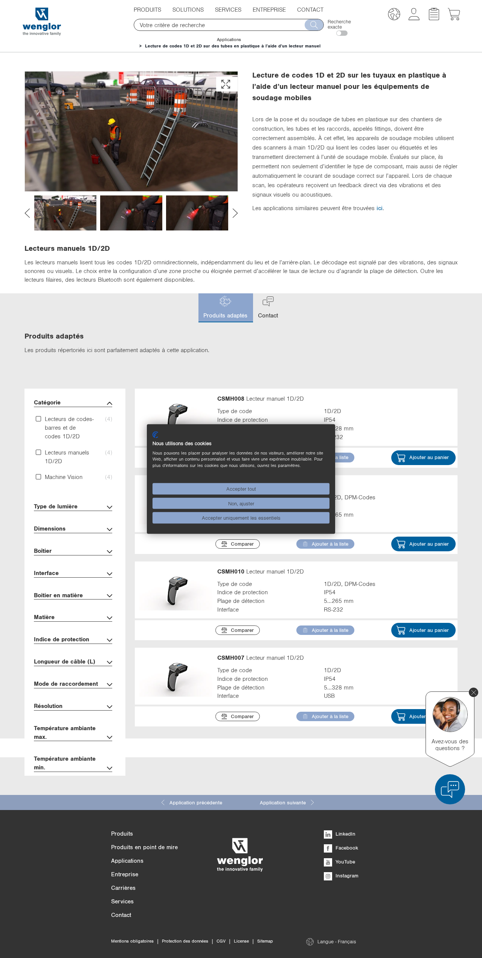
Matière (44, 617)
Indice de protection (61, 639)
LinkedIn (344, 833)
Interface (46, 573)
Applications (229, 39)
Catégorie (47, 402)
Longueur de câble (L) (64, 661)
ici (380, 208)
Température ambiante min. (65, 762)
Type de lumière (56, 506)
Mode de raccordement (66, 683)
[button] (394, 15)
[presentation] (27, 213)
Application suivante (283, 802)
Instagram (346, 875)
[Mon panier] (454, 18)
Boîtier (43, 551)
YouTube (344, 861)
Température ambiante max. (65, 732)
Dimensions (50, 528)
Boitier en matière (58, 595)
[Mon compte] (414, 18)
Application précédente (195, 802)
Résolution (48, 706)
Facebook (346, 847)
